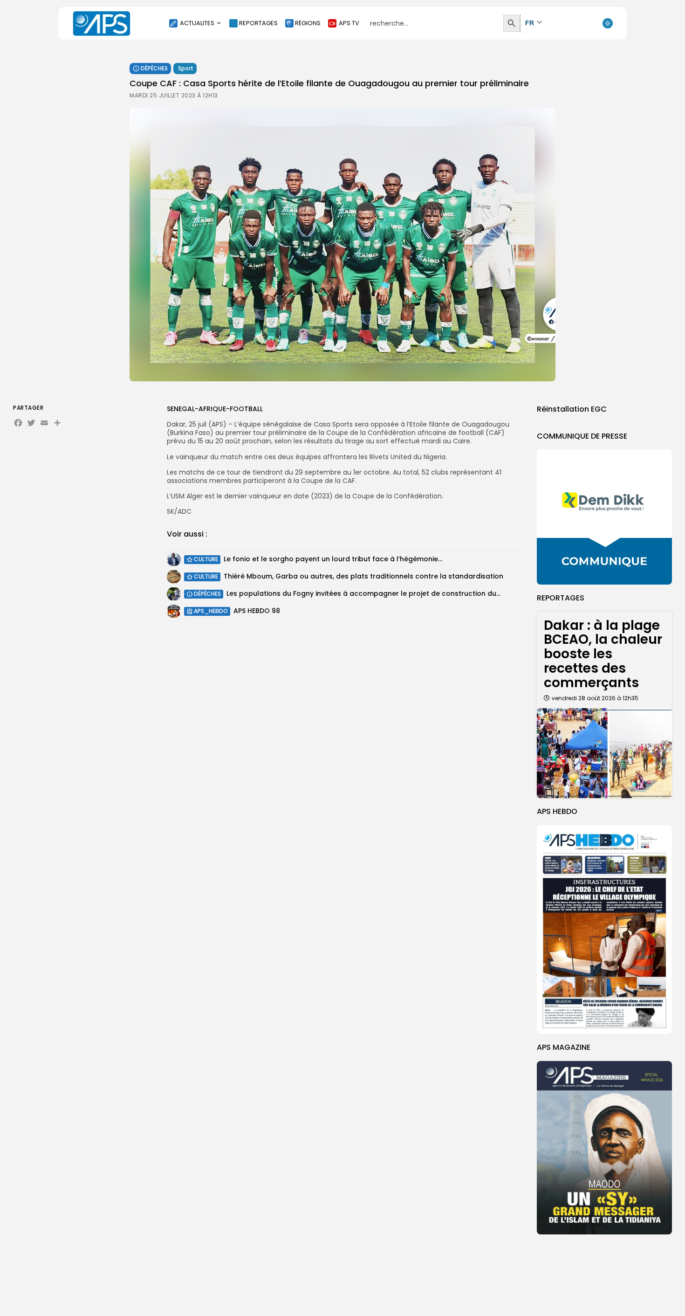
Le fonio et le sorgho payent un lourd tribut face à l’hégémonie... (333, 559)
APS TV (349, 23)
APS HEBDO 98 (256, 610)
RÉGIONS (308, 23)
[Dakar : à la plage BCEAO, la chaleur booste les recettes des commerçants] (604, 753)
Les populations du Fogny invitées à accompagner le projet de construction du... (363, 593)
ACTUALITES (197, 23)
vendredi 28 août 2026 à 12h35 (595, 698)
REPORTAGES (258, 23)
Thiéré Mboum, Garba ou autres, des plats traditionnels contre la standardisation (363, 576)
